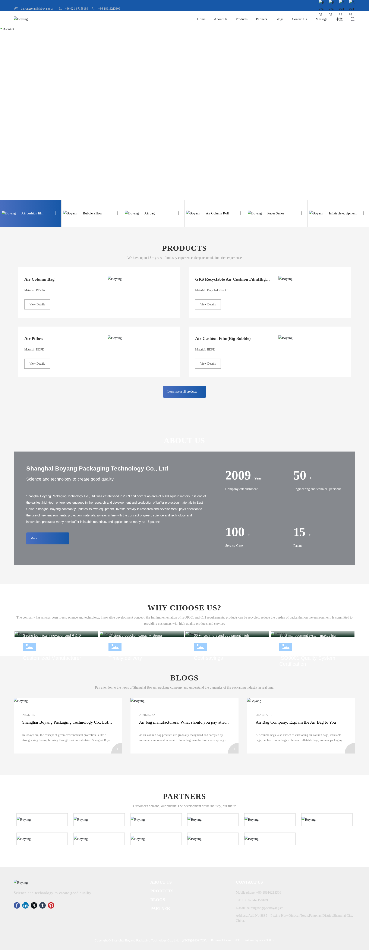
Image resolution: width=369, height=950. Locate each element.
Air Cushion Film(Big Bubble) (223, 338)
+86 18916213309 (109, 8)
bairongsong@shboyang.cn (37, 8)
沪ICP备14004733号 (195, 940)
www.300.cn (266, 940)
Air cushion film (32, 213)
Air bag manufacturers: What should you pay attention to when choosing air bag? (209, 722)
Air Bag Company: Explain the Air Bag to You (296, 722)
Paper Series (275, 213)
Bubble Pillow (92, 213)
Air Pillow (33, 338)
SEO (237, 940)
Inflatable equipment (342, 213)
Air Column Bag (39, 279)
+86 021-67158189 (76, 8)
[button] (276, 194)
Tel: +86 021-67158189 (252, 900)
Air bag (149, 213)
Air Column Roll (217, 213)
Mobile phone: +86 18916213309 (258, 892)
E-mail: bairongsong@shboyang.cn (259, 908)
